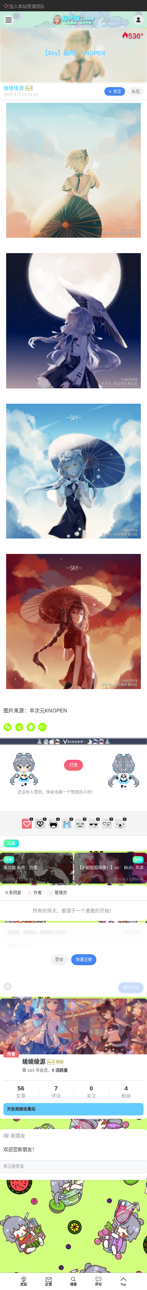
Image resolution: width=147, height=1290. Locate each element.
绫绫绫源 (33, 1061)
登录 (59, 959)
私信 (136, 91)
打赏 (73, 765)
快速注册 (84, 959)
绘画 (11, 843)
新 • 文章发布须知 (27, 6)
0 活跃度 (60, 1070)
